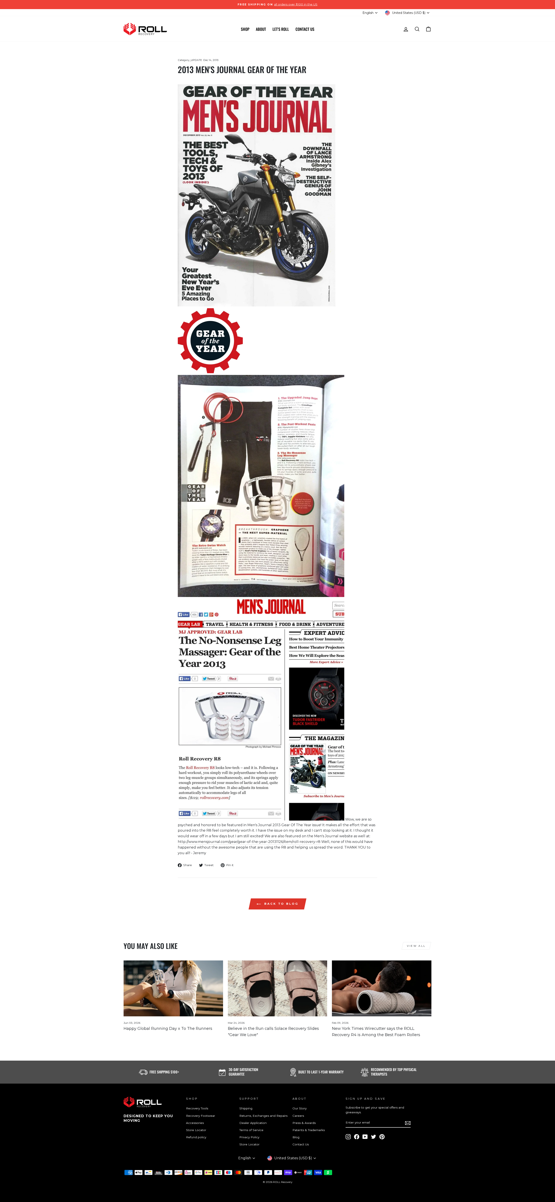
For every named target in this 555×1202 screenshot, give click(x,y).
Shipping (245, 1108)
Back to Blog (281, 903)
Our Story (299, 1108)
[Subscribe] (408, 1123)
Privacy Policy (249, 1137)
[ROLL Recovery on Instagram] (348, 1136)
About (261, 29)
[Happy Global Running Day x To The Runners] (173, 988)
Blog (295, 1137)
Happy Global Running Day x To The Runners (168, 1028)
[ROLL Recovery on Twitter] (373, 1136)
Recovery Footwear (200, 1115)
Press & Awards (304, 1123)
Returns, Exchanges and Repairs (263, 1115)
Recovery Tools (197, 1108)
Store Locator (196, 1130)
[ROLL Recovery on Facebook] (356, 1136)
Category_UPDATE (190, 60)
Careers (298, 1115)
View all (416, 945)
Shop (245, 29)
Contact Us (304, 29)
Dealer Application (253, 1123)
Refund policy (196, 1137)
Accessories (195, 1123)
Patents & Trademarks (308, 1130)
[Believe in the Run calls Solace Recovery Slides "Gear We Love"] (277, 988)
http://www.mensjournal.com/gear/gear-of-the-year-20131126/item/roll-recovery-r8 (249, 842)
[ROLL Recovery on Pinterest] (382, 1136)
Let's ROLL (281, 29)
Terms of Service (251, 1130)
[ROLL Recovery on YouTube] (365, 1136)
